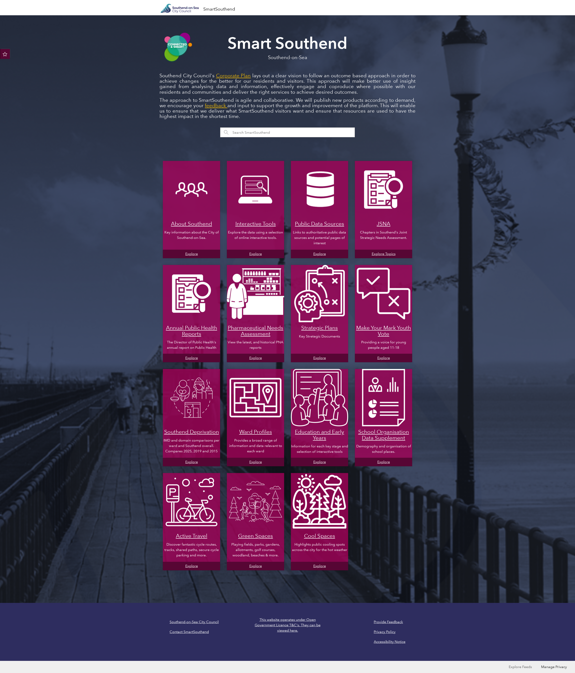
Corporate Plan (233, 76)
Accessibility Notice (389, 642)
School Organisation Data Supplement (383, 435)
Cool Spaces (319, 536)
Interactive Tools (255, 223)
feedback (216, 105)
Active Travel (191, 536)
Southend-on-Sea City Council (194, 622)
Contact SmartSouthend (189, 632)
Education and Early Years (319, 435)
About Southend (191, 223)
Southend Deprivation (191, 432)
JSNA (383, 223)
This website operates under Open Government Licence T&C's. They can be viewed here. (288, 625)
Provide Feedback (388, 622)
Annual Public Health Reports (191, 330)
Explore (191, 254)
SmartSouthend (219, 9)
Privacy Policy (385, 632)
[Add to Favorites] (5, 54)
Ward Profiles (255, 432)
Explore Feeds (520, 667)
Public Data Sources (319, 223)
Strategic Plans (319, 327)
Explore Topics (384, 254)
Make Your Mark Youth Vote (383, 330)
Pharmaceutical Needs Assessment (255, 330)
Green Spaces (255, 536)
